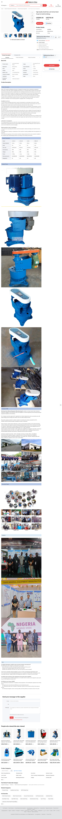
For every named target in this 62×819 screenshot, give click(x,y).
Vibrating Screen (19, 773)
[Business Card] (59, 60)
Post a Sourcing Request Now (16, 719)
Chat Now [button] (49, 23)
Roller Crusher (18, 775)
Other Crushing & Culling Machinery (37, 775)
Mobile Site (29, 809)
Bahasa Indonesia (35, 811)
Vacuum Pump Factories (28, 795)
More (2, 779)
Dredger (32, 777)
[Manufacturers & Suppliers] (31, 2)
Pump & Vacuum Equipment (22, 8)
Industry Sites (42, 808)
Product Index (55, 808)
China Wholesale (30, 808)
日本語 (51, 810)
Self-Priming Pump (24, 790)
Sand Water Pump (5, 798)
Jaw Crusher (3, 775)
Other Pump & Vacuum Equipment (34, 8)
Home (2, 8)
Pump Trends (50, 798)
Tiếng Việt (29, 811)
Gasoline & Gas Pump (14, 790)
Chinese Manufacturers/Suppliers (20, 808)
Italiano (32, 810)
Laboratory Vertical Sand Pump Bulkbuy (9, 801)
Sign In (38, 49)
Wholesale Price (36, 808)
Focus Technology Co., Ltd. (23, 814)
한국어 (48, 810)
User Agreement (37, 814)
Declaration (43, 814)
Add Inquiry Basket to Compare (18, 39)
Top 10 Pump (43, 798)
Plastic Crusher (4, 777)
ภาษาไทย (57, 810)
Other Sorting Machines (5, 773)
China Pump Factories (6, 795)
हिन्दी (54, 810)
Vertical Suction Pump (34, 798)
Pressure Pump (5, 790)
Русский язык (27, 810)
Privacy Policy (49, 814)
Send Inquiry (40, 23)
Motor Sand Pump (23, 798)
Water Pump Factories (17, 795)
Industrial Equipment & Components (10, 8)
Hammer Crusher (49, 773)
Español (13, 810)
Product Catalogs (18, 770)
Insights (33, 809)
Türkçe (25, 811)
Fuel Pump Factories (39, 795)
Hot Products (5, 808)
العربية (44, 810)
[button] (37, 57)
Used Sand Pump (49, 795)
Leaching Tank (48, 777)
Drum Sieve (33, 773)
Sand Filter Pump (15, 798)
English (9, 810)
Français (22, 810)
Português (17, 810)
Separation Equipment (50, 775)
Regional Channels (49, 808)
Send (12, 717)
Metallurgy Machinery (20, 777)
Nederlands (40, 810)
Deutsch (35, 810)
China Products (11, 808)
